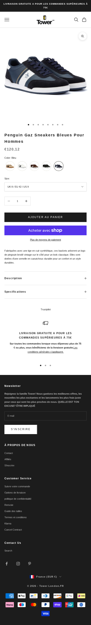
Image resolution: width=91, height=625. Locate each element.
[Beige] (10, 166)
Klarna (7, 523)
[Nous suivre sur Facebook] (6, 563)
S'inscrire (21, 429)
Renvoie (8, 505)
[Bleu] (58, 166)
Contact (8, 453)
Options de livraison (15, 492)
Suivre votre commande (17, 486)
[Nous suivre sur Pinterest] (29, 563)
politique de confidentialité (17, 498)
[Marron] (34, 166)
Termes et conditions (15, 517)
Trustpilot (46, 309)
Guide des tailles (13, 511)
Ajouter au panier (45, 217)
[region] (45, 339)
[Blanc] (22, 166)
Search (8, 550)
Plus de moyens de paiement (45, 239)
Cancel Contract (13, 529)
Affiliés (7, 459)
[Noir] (46, 166)
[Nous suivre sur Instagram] (18, 563)
